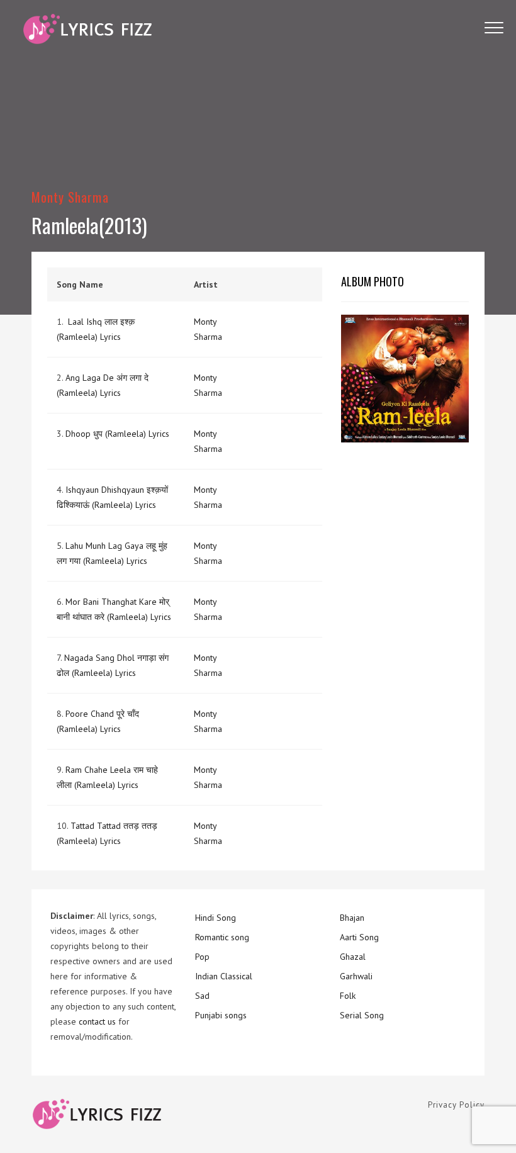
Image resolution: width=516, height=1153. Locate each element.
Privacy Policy (456, 1105)
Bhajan (352, 917)
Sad (202, 995)
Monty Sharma (70, 196)
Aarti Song (359, 937)
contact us (97, 1021)
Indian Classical (223, 976)
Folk (348, 995)
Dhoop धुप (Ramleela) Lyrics (117, 433)
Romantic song (222, 937)
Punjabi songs (221, 1015)
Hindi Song (215, 917)
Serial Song (362, 1015)
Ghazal (353, 956)
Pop (202, 956)
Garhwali (356, 976)
